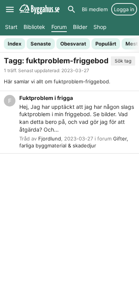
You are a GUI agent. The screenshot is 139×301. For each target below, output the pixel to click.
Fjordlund (49, 138)
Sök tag (123, 61)
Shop (100, 27)
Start (11, 27)
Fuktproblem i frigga (46, 98)
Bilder (80, 27)
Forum (59, 27)
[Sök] (71, 9)
